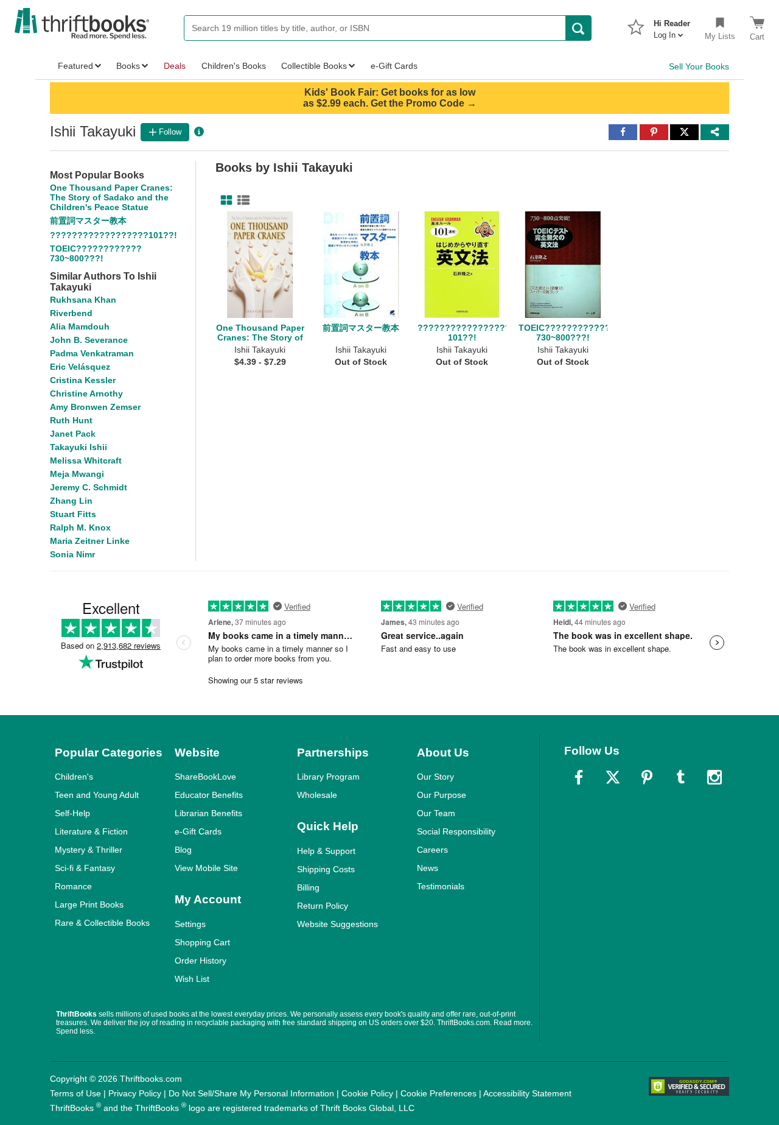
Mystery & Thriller (88, 850)
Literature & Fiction (91, 831)
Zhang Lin (71, 501)
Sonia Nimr (72, 554)
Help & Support (326, 851)
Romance (73, 886)
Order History (200, 960)
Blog (183, 850)
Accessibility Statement (527, 1093)
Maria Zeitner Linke (90, 541)
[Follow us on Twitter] (612, 777)
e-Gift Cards (198, 831)
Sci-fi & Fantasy (85, 868)
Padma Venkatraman (92, 353)
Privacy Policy (134, 1093)
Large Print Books (89, 904)
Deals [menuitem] (175, 66)
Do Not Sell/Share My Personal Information (251, 1093)
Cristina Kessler (83, 380)
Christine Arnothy (86, 393)
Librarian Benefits (208, 813)
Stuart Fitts (73, 514)
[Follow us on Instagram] (714, 777)
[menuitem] (672, 26)
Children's (74, 776)
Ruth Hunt (71, 420)
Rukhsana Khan (83, 300)
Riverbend (71, 313)
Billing (308, 887)
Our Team (436, 813)
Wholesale (317, 795)
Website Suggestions (337, 924)
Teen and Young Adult (97, 795)
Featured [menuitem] (75, 66)
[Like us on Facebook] (578, 777)
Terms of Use (75, 1093)
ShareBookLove (205, 776)
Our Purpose (441, 795)
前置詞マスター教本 (88, 220)
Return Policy (322, 906)
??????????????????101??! (113, 235)
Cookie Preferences (438, 1093)
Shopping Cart (202, 942)
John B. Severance (89, 340)
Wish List (192, 979)
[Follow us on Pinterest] (647, 777)
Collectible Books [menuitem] (314, 66)
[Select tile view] (241, 200)
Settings (190, 924)
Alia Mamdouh (80, 326)
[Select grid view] (223, 200)
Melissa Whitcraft (86, 460)
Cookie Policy (367, 1093)
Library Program (328, 776)
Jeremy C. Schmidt (88, 487)
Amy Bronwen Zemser (95, 407)
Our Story (435, 776)
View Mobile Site (206, 868)
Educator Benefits (209, 795)
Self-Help (72, 813)
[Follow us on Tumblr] (680, 777)
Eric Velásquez (80, 367)
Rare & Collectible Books (102, 923)
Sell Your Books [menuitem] (699, 66)
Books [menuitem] (128, 66)
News (427, 868)
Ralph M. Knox (80, 527)
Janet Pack (73, 434)
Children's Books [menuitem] (233, 66)
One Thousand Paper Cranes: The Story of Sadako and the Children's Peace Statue (111, 197)
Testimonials (440, 886)
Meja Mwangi (77, 474)
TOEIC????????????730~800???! (96, 253)
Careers (432, 850)
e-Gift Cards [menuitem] (394, 66)
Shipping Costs (326, 869)
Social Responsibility (456, 831)
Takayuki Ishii (78, 447)
